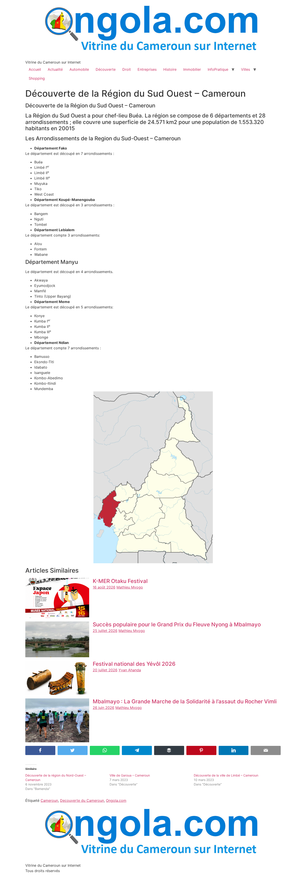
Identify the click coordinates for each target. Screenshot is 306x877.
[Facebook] (40, 750)
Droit (126, 69)
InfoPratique (218, 69)
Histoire (170, 69)
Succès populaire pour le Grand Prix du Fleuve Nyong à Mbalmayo (177, 624)
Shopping (37, 78)
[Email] (266, 750)
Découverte (106, 69)
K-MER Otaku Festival (120, 581)
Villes (245, 69)
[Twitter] (73, 750)
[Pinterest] (201, 750)
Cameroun (49, 800)
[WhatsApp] (105, 750)
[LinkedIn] (234, 750)
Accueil (35, 69)
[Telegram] (137, 750)
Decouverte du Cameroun (82, 800)
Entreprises (147, 69)
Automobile (79, 69)
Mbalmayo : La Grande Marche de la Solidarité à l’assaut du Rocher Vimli (185, 701)
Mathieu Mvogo (129, 587)
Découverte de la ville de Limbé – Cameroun (226, 775)
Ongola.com (116, 800)
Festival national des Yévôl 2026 (134, 664)
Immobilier (192, 69)
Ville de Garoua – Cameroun (130, 775)
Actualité (55, 69)
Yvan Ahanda (130, 670)
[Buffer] (169, 750)
